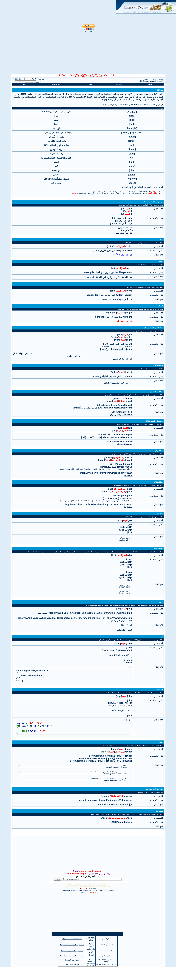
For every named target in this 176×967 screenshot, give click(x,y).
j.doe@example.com (122, 412)
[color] (131, 115)
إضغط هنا (128, 475)
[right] (133, 132)
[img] (131, 162)
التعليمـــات (144, 79)
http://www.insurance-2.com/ (72, 939)
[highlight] (132, 128)
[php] (131, 170)
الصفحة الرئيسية (72, 934)
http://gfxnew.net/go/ (72, 960)
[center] (125, 132)
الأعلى (55, 934)
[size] (132, 120)
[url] (132, 145)
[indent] (132, 136)
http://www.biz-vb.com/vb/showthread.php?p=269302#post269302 (99, 504)
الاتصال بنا (82, 934)
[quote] (131, 174)
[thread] (132, 149)
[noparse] (132, 179)
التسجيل (150, 84)
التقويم (90, 84)
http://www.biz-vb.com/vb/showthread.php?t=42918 (106, 473)
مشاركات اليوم (56, 84)
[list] (132, 158)
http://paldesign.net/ (72, 964)
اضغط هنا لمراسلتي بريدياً (121, 414)
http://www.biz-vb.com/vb (120, 441)
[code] (132, 166)
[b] (135, 111)
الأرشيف (62, 934)
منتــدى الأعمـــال (155, 79)
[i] (132, 111)
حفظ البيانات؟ (18, 79)
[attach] (132, 183)
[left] (140, 132)
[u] (128, 111)
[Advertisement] (58, 4)
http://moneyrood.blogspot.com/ (72, 951)
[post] (132, 153)
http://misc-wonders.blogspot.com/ (72, 945)
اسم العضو (41, 79)
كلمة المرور (41, 82)
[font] (132, 124)
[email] (131, 141)
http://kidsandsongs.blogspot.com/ (72, 956)
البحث (23, 84)
